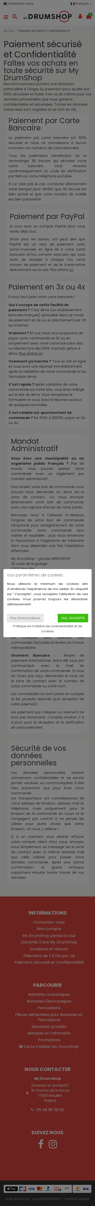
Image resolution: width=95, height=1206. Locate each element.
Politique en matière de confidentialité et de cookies (47, 629)
